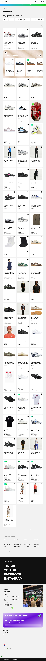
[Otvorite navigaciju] (43, 1)
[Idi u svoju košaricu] (41, 1)
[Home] (5, 1)
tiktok (9, 566)
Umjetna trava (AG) (7, 544)
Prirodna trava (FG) (26, 546)
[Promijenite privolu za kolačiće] (2, 656)
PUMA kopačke (16, 548)
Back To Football (26, 548)
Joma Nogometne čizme (17, 544)
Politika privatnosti (14, 659)
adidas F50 (25, 539)
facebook (12, 574)
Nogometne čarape (17, 546)
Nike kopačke (36, 539)
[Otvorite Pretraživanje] (36, 2)
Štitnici (15, 551)
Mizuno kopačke (36, 544)
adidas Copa (36, 548)
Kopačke (5, 539)
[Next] (40, 55)
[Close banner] (45, 5)
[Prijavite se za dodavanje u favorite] (13, 60)
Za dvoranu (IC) (16, 539)
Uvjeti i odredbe (6, 659)
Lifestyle (5, 8)
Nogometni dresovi (27, 544)
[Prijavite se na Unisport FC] (38, 1)
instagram (13, 578)
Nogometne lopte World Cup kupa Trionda (7, 551)
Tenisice (5, 546)
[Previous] (37, 55)
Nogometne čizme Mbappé (36, 546)
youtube (11, 570)
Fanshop (5, 548)
